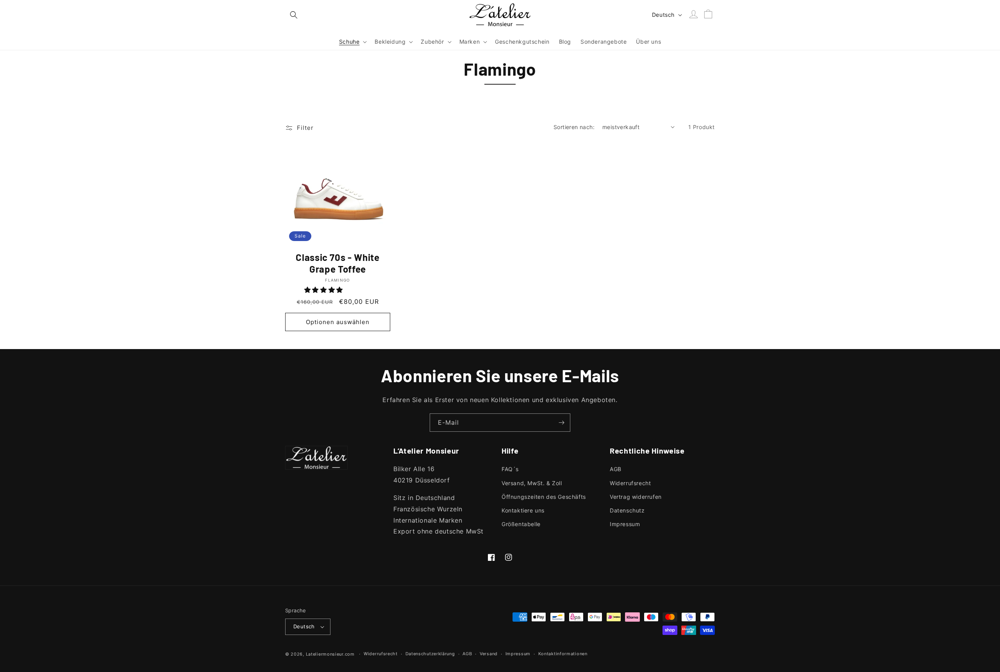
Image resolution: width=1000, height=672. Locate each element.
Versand (489, 653)
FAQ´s (510, 469)
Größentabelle (521, 524)
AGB (615, 469)
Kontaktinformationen (563, 653)
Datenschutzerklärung (430, 653)
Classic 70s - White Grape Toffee (338, 263)
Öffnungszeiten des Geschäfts (544, 496)
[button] (293, 14)
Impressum (625, 524)
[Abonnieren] (561, 422)
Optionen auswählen (338, 322)
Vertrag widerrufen (636, 496)
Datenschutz (627, 510)
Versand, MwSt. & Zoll (532, 483)
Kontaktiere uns (523, 510)
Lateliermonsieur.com (330, 654)
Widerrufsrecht (630, 483)
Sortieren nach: (574, 127)
